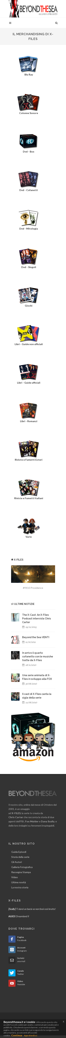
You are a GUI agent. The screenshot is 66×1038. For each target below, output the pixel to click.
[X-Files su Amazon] (33, 736)
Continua (16, 1035)
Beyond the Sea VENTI (35, 637)
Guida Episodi (18, 851)
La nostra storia (19, 887)
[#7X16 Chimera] (33, 574)
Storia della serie (20, 856)
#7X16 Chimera (33, 587)
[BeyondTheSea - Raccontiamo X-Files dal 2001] (33, 9)
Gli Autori (16, 861)
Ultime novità (18, 882)
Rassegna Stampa (21, 872)
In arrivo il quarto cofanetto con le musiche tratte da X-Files (37, 656)
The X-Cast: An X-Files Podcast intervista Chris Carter (36, 618)
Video (14, 877)
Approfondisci (30, 1035)
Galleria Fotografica (22, 867)
